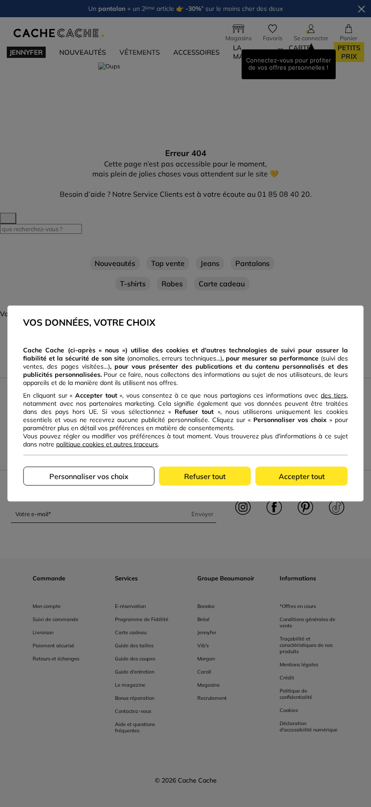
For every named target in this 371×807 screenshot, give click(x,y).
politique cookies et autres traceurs (107, 444)
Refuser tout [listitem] (205, 476)
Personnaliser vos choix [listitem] (88, 476)
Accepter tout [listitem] (302, 476)
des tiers (334, 395)
